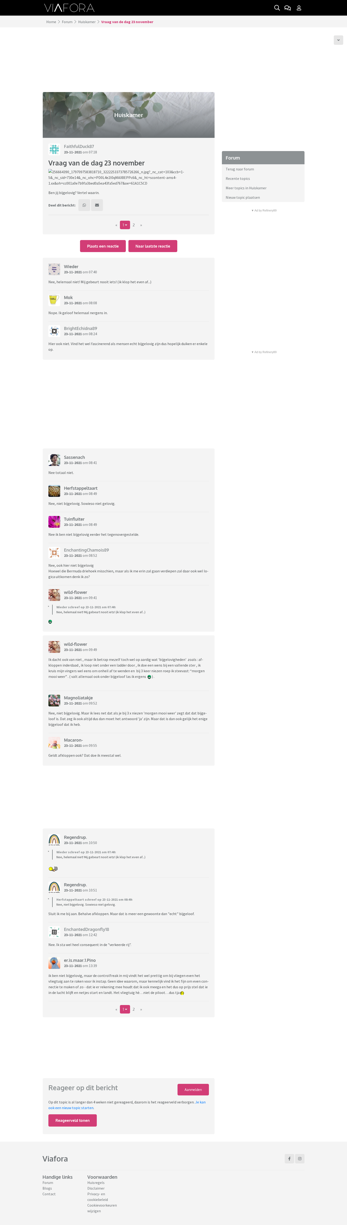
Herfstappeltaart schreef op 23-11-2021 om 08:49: (94, 899)
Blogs (47, 1188)
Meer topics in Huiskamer (246, 188)
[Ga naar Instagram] (300, 1158)
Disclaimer (96, 1188)
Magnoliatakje (78, 697)
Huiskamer (87, 21)
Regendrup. (75, 837)
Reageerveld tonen (72, 1120)
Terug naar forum (240, 169)
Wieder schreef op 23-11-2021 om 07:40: (86, 607)
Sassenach (74, 457)
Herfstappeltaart (80, 488)
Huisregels (96, 1182)
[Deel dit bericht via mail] (97, 205)
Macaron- (73, 740)
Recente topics (238, 178)
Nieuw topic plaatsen (243, 197)
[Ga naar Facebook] (289, 1158)
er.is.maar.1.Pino (80, 960)
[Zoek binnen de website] (277, 8)
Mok (68, 297)
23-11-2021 (73, 152)
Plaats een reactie (103, 246)
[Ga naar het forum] (287, 8)
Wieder (71, 266)
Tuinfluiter (74, 519)
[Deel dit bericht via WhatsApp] (84, 205)
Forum (67, 21)
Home (51, 21)
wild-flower (75, 592)
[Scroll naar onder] (338, 40)
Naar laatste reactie (152, 246)
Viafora (55, 1158)
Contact (49, 1193)
